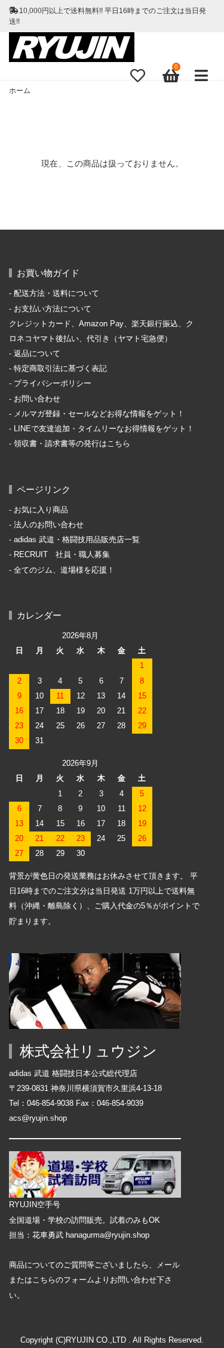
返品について (37, 354)
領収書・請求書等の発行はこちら (72, 444)
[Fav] (137, 75)
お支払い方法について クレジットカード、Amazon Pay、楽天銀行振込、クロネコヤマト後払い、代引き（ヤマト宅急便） (101, 324)
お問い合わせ (37, 399)
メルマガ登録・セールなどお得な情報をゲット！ (99, 414)
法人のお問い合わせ (49, 525)
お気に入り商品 (41, 510)
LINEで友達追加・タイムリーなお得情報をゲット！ (104, 429)
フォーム (78, 1280)
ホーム (19, 90)
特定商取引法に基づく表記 (60, 368)
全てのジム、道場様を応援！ (64, 570)
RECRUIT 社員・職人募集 (62, 555)
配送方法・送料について (56, 293)
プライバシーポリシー (52, 383)
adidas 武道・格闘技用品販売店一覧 (77, 540)
